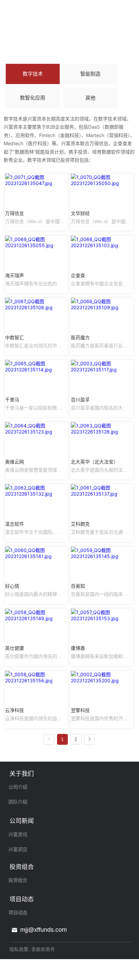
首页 (10, 46)
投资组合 (32, 46)
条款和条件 (43, 949)
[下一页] (89, 739)
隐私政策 (18, 949)
